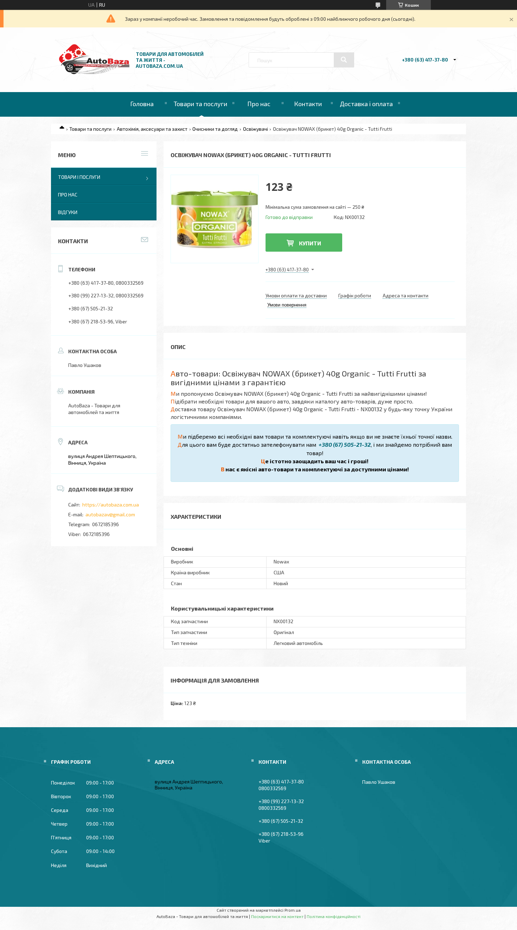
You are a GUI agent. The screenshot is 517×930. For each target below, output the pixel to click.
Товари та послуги (200, 104)
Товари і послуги (79, 177)
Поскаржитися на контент (277, 916)
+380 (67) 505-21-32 (344, 444)
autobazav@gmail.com (110, 514)
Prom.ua (293, 910)
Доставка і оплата (366, 104)
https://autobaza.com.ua (110, 505)
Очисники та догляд (215, 129)
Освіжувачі (255, 129)
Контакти (308, 104)
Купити (310, 243)
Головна (142, 104)
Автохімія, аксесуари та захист (152, 129)
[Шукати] (344, 59)
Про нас (258, 104)
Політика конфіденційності (333, 916)
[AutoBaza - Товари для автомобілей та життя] (94, 72)
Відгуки (67, 212)
